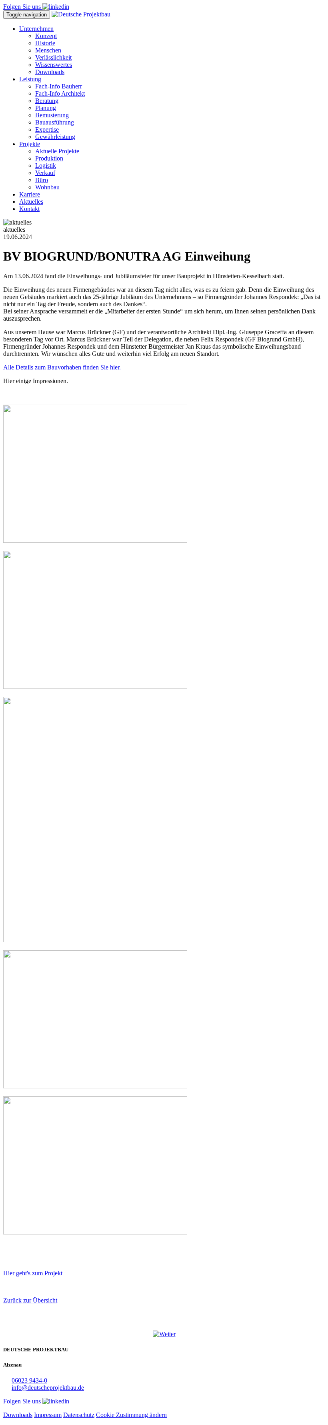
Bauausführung (54, 122)
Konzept (46, 35)
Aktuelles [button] (31, 201)
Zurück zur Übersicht (30, 1300)
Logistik (45, 165)
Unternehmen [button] (36, 28)
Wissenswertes (53, 64)
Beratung (46, 100)
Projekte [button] (29, 143)
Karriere (29, 194)
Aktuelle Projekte (57, 151)
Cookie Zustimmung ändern (131, 1414)
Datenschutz (78, 1414)
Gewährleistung (55, 136)
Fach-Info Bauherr (58, 86)
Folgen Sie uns (22, 6)
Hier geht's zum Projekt (32, 1273)
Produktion (49, 158)
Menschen (48, 50)
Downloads (49, 71)
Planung (45, 107)
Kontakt (29, 208)
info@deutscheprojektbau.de (48, 1387)
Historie (45, 43)
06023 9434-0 (29, 1380)
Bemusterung (52, 115)
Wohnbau (47, 187)
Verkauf (45, 172)
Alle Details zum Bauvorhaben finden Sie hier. (62, 367)
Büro (41, 180)
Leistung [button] (30, 79)
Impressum (48, 1414)
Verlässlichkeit (53, 57)
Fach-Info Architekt (60, 93)
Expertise (47, 129)
